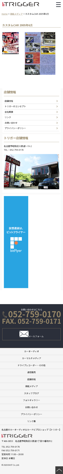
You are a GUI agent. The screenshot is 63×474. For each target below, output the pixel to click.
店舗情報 (9, 101)
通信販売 (31, 372)
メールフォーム (36, 336)
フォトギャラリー (31, 400)
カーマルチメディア (31, 358)
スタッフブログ (31, 393)
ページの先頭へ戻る (59, 470)
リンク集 (31, 421)
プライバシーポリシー (15, 128)
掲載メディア (31, 386)
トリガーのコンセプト (15, 106)
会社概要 (9, 111)
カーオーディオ (31, 351)
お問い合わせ (11, 122)
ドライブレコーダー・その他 (31, 365)
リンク (8, 117)
